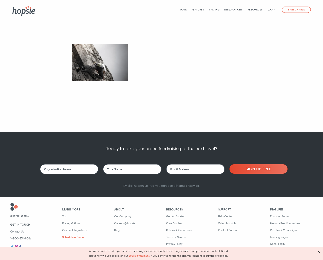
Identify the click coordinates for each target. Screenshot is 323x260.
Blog (117, 230)
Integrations (233, 9)
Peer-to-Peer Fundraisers (285, 223)
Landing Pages (279, 237)
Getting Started (175, 216)
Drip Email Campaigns (283, 230)
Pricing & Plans (71, 223)
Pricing (214, 9)
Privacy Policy (174, 244)
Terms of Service (176, 237)
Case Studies (174, 223)
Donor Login (277, 244)
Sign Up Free (296, 9)
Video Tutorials (227, 223)
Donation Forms (279, 216)
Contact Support (228, 230)
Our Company (122, 216)
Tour (183, 9)
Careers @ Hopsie (124, 223)
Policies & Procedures (179, 230)
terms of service (188, 185)
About (119, 209)
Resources (255, 9)
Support (224, 209)
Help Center (225, 216)
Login (271, 9)
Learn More (71, 209)
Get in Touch (20, 224)
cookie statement (139, 255)
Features (198, 9)
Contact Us (17, 231)
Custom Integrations (74, 230)
